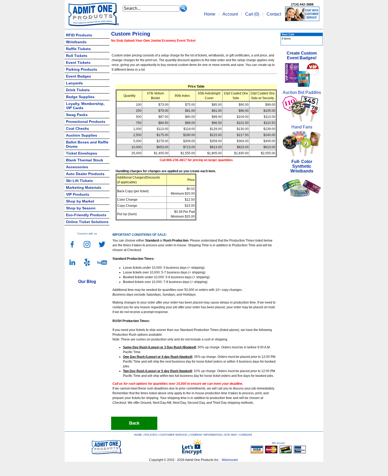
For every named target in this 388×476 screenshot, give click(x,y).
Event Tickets (78, 62)
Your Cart (287, 34)
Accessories (77, 167)
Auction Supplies (81, 135)
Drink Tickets (78, 90)
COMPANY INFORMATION (206, 434)
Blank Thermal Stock (84, 160)
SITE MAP (230, 434)
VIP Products (77, 194)
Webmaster (230, 460)
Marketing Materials (83, 187)
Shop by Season (81, 208)
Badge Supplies (80, 97)
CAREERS (245, 434)
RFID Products (79, 35)
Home (209, 14)
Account (230, 14)
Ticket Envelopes (81, 153)
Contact (274, 14)
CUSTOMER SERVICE (173, 434)
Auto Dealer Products (85, 174)
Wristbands (76, 42)
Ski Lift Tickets (79, 181)
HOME (138, 434)
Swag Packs (77, 115)
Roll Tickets (76, 56)
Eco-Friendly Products (86, 215)
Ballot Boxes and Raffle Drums (87, 144)
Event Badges (78, 76)
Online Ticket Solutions (87, 222)
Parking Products (81, 69)
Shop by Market (80, 201)
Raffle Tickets (78, 49)
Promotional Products (85, 121)
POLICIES (150, 434)
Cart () (252, 14)
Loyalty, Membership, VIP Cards (85, 106)
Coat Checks (77, 128)
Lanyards (74, 83)
